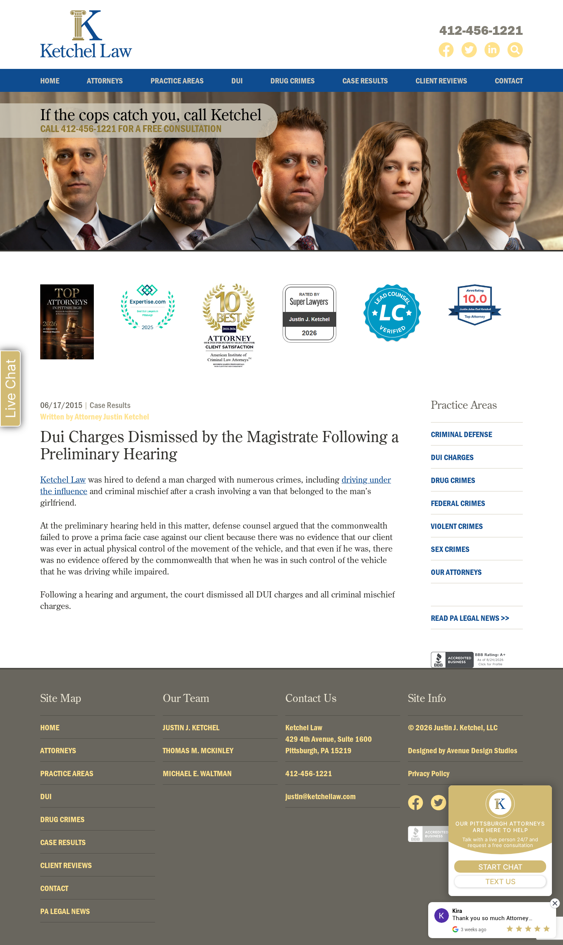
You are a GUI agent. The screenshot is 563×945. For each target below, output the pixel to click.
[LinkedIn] (492, 49)
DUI (237, 80)
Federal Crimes (458, 503)
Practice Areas (177, 80)
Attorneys (105, 80)
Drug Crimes (292, 80)
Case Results (365, 80)
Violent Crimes (457, 526)
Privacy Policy (429, 773)
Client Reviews (441, 80)
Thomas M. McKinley (198, 750)
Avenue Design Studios (482, 750)
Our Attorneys (456, 572)
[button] (515, 49)
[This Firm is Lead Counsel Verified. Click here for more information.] (392, 312)
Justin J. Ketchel (191, 727)
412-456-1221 (481, 30)
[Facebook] (446, 49)
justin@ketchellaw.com (320, 796)
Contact (509, 80)
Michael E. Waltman (197, 773)
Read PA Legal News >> (470, 618)
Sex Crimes (450, 549)
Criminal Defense (461, 434)
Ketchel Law (63, 479)
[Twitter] (469, 49)
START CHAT (500, 867)
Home (49, 80)
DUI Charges (452, 457)
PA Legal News (65, 911)
